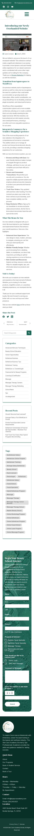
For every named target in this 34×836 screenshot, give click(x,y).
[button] (4, 317)
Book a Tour (7, 771)
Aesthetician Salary (13, 455)
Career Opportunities (12, 355)
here (18, 305)
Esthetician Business (11, 358)
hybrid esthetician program (16, 491)
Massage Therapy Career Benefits (15, 502)
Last (6, 610)
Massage (8, 379)
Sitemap (22, 824)
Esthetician (22, 476)
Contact (5, 768)
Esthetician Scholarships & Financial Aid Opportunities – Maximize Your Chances (16, 429)
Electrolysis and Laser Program (15, 650)
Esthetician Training (11, 365)
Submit (12, 704)
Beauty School (11, 469)
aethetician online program (16, 458)
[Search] (29, 333)
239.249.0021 (7, 3)
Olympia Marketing (17, 75)
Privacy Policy (13, 824)
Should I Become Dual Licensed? (15, 414)
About (5, 759)
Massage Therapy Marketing (14, 386)
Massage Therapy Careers (13, 382)
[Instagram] (8, 7)
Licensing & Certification (12, 375)
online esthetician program (16, 521)
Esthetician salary (13, 480)
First (6, 602)
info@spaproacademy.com (16, 799)
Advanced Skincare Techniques (15, 348)
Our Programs (8, 762)
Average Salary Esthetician (16, 466)
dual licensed (11, 473)
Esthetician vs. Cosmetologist (14, 368)
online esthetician (13, 518)
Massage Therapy (13, 498)
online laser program (14, 528)
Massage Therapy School (15, 507)
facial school (11, 484)
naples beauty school (14, 510)
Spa (6, 393)
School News (9, 389)
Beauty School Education (13, 351)
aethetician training (13, 462)
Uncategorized (10, 396)
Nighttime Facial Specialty (17, 643)
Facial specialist (12, 487)
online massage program (15, 532)
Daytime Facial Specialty (16, 640)
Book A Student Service (11, 765)
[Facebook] (4, 7)
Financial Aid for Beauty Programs (15, 372)
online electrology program (16, 514)
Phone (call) (13, 660)
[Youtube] (12, 7)
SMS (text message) (16, 663)
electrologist (11, 476)
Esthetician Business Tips (13, 362)
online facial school (13, 525)
